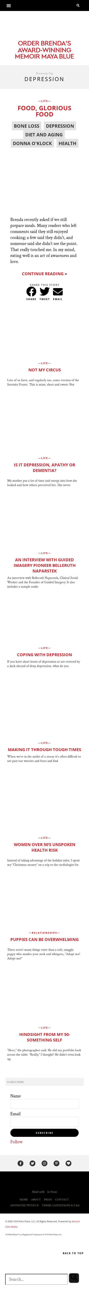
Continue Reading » (44, 273)
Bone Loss (26, 126)
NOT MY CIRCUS (44, 370)
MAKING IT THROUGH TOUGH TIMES (44, 749)
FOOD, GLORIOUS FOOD (44, 111)
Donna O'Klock (32, 143)
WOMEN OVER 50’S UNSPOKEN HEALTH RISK (44, 847)
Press (48, 1199)
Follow (16, 1142)
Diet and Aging (44, 134)
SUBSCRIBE (44, 1132)
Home (24, 1199)
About (36, 1199)
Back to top (73, 1253)
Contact (62, 1199)
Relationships (44, 933)
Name (15, 1096)
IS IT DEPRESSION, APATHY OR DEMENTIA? (44, 467)
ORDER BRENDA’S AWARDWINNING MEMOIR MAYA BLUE (44, 50)
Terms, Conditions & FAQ (60, 1205)
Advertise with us (24, 1205)
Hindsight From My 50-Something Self (44, 1037)
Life (44, 101)
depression (60, 126)
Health (67, 143)
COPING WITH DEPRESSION (44, 654)
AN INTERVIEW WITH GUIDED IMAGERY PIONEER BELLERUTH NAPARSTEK (45, 565)
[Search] (74, 1278)
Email (15, 1114)
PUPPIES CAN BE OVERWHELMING (44, 939)
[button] (8, 5)
